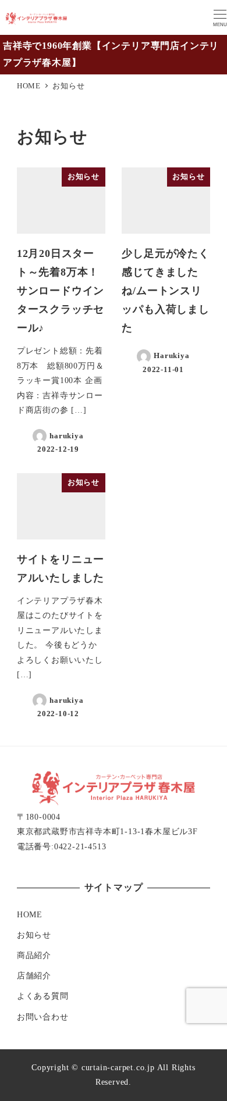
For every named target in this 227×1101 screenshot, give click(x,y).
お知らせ (34, 934)
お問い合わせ (43, 1016)
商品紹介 (34, 955)
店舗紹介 (34, 975)
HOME (29, 914)
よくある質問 (43, 995)
